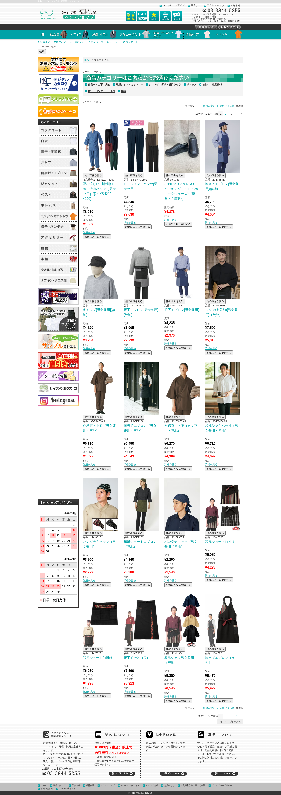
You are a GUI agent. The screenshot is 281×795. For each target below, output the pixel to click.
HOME (87, 60)
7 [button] (236, 113)
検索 (41, 51)
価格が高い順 (226, 105)
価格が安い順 (210, 105)
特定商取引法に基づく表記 (193, 785)
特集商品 (61, 42)
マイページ (97, 42)
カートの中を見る (67, 788)
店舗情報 (76, 785)
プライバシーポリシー (221, 785)
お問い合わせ (47, 788)
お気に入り (78, 42)
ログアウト (131, 42)
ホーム (44, 785)
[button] (240, 114)
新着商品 (45, 42)
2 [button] (225, 113)
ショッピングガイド (174, 5)
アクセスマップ (215, 5)
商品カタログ (59, 785)
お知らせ (235, 5)
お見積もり (169, 785)
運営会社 (196, 5)
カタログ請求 (152, 785)
